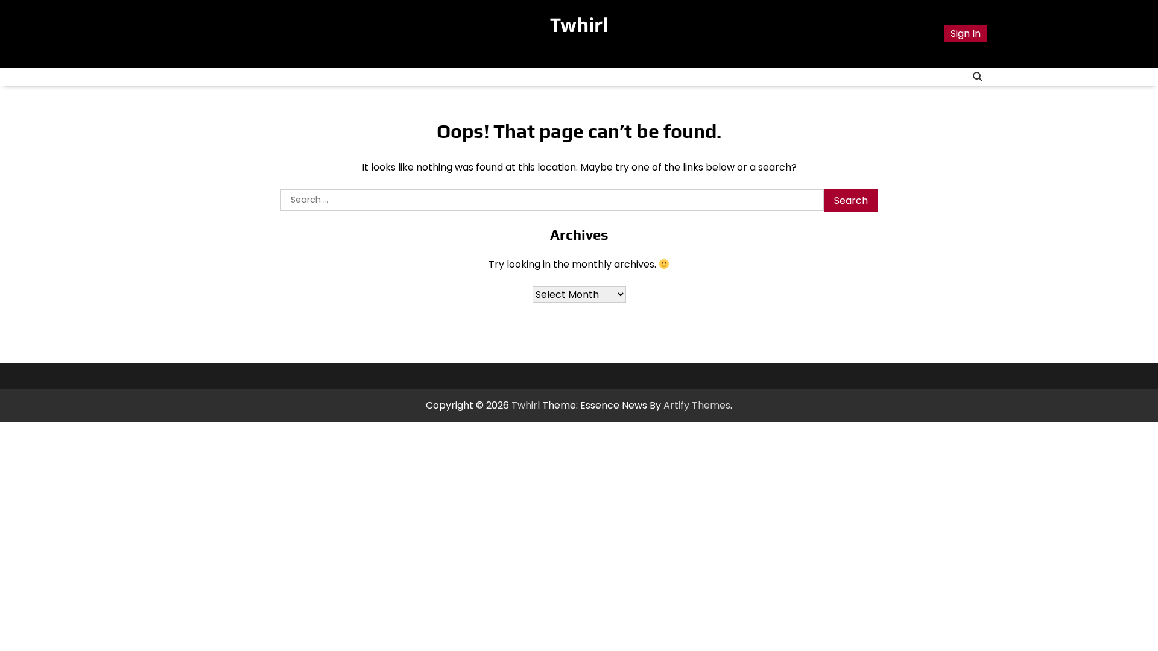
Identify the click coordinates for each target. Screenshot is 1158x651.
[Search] (978, 77)
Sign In (966, 33)
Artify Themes (696, 405)
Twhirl (579, 24)
